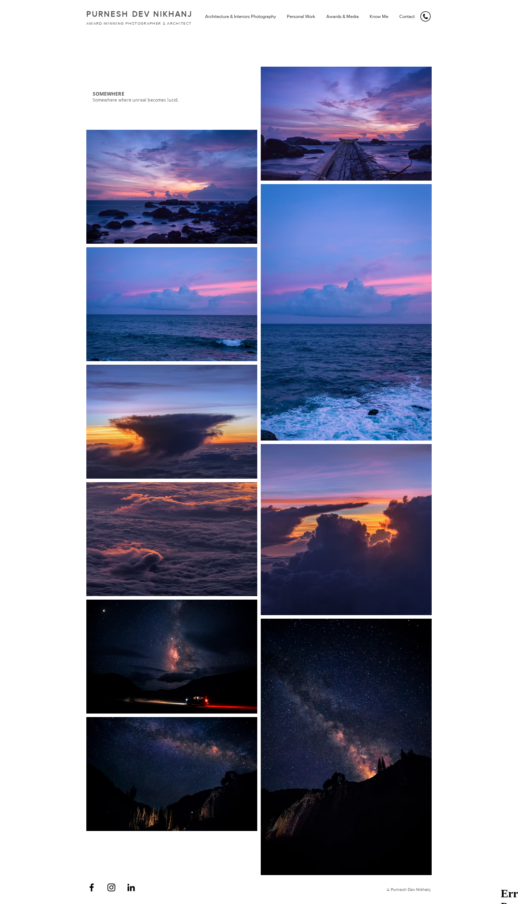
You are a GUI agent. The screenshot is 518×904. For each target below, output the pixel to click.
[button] (240, 16)
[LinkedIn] (131, 887)
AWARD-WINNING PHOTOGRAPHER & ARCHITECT (138, 23)
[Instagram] (111, 887)
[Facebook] (91, 887)
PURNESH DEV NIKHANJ (139, 14)
